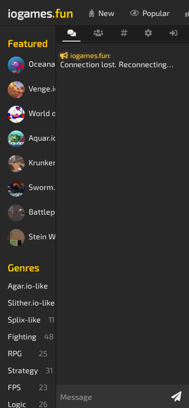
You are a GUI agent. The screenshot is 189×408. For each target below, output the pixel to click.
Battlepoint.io (42, 212)
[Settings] (148, 33)
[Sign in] (173, 33)
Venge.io (42, 88)
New (106, 12)
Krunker (42, 162)
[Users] (98, 33)
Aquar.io (42, 138)
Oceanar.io (42, 64)
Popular (156, 12)
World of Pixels (42, 113)
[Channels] (124, 33)
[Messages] (71, 34)
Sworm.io (42, 187)
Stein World (42, 236)
